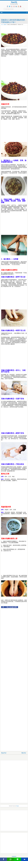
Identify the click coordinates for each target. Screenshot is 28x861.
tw (10, 6)
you (20, 6)
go (12, 6)
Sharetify (14, 2)
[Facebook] (3, 859)
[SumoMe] (24, 859)
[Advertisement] (12, 29)
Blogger (17, 805)
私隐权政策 (14, 856)
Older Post (23, 753)
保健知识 (5, 24)
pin (14, 6)
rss (18, 6)
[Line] (17, 859)
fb (7, 6)
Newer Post (3, 753)
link (16, 6)
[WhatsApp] (10, 859)
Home (2, 24)
